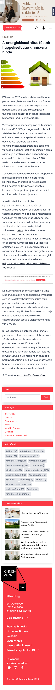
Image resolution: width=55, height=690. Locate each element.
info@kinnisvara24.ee (18, 610)
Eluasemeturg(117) (29, 456)
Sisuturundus (11, 421)
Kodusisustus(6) (37, 474)
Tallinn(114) (11, 451)
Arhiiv (7, 424)
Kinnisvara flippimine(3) (18, 493)
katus (20, 230)
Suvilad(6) (32, 489)
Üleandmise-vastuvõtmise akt (35, 513)
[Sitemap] (38, 650)
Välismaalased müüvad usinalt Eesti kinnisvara (35, 556)
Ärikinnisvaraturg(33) (17, 465)
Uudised (8, 417)
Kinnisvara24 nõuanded (16, 435)
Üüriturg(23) (26, 479)
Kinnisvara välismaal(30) (18, 484)
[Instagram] (15, 667)
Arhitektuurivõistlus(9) (32, 451)
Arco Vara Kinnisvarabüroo (31, 375)
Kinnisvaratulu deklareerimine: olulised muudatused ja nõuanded (35, 534)
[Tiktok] (22, 667)
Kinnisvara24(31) (37, 460)
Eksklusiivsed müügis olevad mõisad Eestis (34, 524)
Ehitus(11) (41, 479)
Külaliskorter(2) (14, 470)
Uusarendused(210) (16, 474)
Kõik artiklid (10, 414)
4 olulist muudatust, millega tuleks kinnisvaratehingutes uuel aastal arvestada (33, 545)
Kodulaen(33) (37, 465)
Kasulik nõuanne (12, 428)
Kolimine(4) (11, 479)
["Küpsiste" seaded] (33, 650)
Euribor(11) (11, 456)
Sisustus (9, 431)
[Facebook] (9, 667)
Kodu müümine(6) (15, 489)
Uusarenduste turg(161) (37, 470)
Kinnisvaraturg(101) (16, 460)
